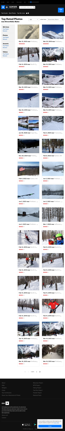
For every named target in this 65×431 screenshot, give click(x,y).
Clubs (3, 390)
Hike (13, 2)
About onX (5, 415)
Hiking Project (37, 387)
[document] (49, 423)
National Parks (37, 395)
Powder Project (37, 392)
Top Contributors (6, 392)
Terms (36, 428)
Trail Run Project (37, 390)
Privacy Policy (56, 422)
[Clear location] (62, 19)
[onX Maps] (5, 404)
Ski (25, 2)
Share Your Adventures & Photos (11, 395)
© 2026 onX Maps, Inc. (28, 428)
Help (3, 385)
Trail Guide (4, 13)
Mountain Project (38, 383)
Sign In (60, 10)
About (3, 383)
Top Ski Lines (21, 13)
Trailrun (19, 2)
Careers (4, 417)
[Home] (10, 7)
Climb (2, 2)
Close (50, 426)
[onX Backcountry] (33, 2)
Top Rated (6, 29)
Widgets (4, 387)
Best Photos (12, 13)
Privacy (40, 428)
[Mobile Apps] (27, 13)
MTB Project (36, 385)
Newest (5, 31)
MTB (8, 2)
